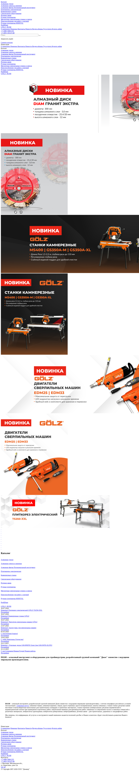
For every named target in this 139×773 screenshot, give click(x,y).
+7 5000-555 (7, 31)
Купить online (57, 29)
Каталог (4, 2)
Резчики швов (6, 744)
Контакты (21, 29)
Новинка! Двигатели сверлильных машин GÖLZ (19, 622)
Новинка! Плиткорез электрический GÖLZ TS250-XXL (21, 610)
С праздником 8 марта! (9, 633)
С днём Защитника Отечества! (12, 639)
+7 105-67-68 (7, 33)
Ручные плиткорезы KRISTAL (12, 752)
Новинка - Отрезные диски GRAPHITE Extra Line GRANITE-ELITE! (26, 645)
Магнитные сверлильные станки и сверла (16, 748)
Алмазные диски (7, 732)
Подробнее (5, 612)
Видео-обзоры (37, 29)
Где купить (47, 29)
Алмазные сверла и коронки (11, 734)
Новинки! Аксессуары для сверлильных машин (18, 628)
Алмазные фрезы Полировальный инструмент (18, 736)
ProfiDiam (4, 754)
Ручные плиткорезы (8, 746)
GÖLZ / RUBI (6, 755)
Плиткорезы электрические (11, 738)
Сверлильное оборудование (11, 742)
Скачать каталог (7, 42)
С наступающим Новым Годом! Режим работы (18, 651)
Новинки (13, 29)
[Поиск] (40, 35)
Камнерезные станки (8, 740)
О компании (5, 29)
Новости (28, 29)
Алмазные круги (22, 706)
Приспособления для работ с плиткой (15, 750)
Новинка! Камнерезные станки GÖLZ (15, 616)
